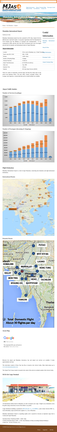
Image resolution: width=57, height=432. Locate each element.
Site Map (51, 429)
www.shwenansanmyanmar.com (10, 367)
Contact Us (43, 8)
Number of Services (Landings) (12, 93)
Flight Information (30, 7)
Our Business (37, 8)
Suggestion (45, 429)
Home (4, 25)
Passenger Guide (51, 7)
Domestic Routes (8, 238)
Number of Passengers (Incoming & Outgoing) (17, 129)
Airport (16, 25)
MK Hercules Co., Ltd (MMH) (30, 408)
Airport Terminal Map (41, 7)
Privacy (38, 429)
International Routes (9, 177)
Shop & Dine (29, 8)
